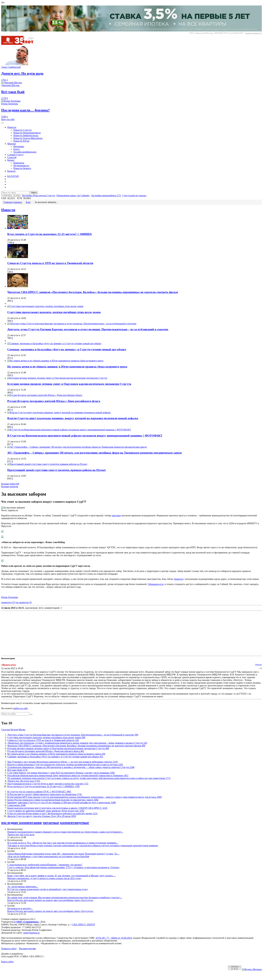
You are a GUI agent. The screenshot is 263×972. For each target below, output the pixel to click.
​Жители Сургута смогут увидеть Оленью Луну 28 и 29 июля (41, 816)
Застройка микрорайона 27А (106, 195)
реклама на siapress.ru (253, 33)
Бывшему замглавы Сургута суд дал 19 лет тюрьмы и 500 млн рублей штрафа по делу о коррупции (61, 802)
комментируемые (74, 823)
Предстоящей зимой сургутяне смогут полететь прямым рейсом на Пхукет (56, 470)
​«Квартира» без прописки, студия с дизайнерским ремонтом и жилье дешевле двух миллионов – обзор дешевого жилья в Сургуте (77, 743)
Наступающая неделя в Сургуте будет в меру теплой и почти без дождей (47, 783)
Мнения (11, 143)
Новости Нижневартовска (27, 132)
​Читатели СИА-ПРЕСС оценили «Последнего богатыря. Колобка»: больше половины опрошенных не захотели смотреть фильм (92, 292)
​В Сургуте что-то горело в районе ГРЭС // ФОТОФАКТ (39, 791)
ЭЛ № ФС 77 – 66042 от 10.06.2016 (113, 938)
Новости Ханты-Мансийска (27, 138)
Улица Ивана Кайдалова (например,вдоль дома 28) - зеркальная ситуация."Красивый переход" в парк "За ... (63, 853)
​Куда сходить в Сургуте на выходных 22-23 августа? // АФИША (49, 234)
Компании (18, 163)
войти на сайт (20, 708)
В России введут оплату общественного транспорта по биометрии (44, 794)
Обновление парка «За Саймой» (73, 195)
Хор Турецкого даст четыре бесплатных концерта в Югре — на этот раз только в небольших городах (62, 761)
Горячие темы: (11, 195)
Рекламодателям (27, 948)
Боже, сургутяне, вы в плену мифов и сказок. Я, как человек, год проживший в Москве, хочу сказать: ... (61, 875)
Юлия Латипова (9, 597)
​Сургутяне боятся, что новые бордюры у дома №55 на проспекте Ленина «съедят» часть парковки (61, 772)
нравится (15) (8, 602)
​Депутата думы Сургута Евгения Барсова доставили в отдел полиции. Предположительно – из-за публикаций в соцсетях (87, 329)
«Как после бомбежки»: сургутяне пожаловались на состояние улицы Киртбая (48, 856)
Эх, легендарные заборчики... (22, 886)
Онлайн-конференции (24, 152)
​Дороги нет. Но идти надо (23, 781)
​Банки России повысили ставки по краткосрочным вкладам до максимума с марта (52, 799)
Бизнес (10, 160)
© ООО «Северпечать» (26, 921)
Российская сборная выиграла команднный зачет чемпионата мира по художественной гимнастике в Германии (67, 775)
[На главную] (19, 44)
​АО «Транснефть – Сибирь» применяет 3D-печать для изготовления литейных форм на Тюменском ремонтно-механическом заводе (94, 452)
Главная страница (13, 202)
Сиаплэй (11, 157)
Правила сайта (8, 948)
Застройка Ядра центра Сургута (38, 195)
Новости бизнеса (22, 168)
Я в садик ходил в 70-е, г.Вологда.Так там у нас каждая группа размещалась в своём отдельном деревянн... (62, 842)
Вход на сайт (8, 119)
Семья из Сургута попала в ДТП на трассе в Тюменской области (50, 263)
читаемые (51, 823)
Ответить (258, 664)
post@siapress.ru (31, 932)
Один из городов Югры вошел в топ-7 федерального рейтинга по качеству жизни (52, 813)
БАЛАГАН (13, 176)
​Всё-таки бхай (17, 770)
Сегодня (5, 729)
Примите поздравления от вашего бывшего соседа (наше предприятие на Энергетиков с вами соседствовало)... (65, 832)
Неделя (14, 729)
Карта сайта (7, 961)
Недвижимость (21, 165)
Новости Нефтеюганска (25, 135)
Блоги (16, 149)
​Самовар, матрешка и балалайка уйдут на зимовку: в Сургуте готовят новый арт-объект (66, 349)
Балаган (11, 171)
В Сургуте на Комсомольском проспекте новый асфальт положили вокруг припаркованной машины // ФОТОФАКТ (84, 435)
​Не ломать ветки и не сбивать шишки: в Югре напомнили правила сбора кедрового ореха (67, 366)
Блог (28, 202)
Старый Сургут (15, 154)
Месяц (22, 729)
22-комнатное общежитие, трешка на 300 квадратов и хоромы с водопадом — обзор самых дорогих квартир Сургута (70, 767)
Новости (11, 127)
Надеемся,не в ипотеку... (20, 908)
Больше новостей (10, 483)
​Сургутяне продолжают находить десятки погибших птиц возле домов (54, 312)
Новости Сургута (22, 130)
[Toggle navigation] (2, 122)
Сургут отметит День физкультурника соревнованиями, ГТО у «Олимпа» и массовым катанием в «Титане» (63, 867)
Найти (34, 192)
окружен (116, 515)
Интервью (18, 146)
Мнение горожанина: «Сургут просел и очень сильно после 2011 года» (44, 878)
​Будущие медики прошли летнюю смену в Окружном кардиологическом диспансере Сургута (69, 383)
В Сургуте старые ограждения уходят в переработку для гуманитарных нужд (47, 889)
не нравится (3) (24, 602)
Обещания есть (155, 584)
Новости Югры (21, 141)
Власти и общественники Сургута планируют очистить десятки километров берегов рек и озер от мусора (65, 764)
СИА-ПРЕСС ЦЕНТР (83, 924)
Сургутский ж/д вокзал (134, 195)
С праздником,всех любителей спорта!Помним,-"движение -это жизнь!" (45, 864)
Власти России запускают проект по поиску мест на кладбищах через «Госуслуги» (50, 900)
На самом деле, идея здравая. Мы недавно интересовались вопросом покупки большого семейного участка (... (64, 897)
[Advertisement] (92, 633)
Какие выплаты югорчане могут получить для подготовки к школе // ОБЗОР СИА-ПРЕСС (57, 808)
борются (178, 579)
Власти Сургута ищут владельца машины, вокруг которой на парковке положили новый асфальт (72, 418)
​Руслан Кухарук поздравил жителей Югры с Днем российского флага (53, 401)
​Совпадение (16, 805)
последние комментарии (21, 823)
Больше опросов (9, 486)
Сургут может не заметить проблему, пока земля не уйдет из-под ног (45, 810)
